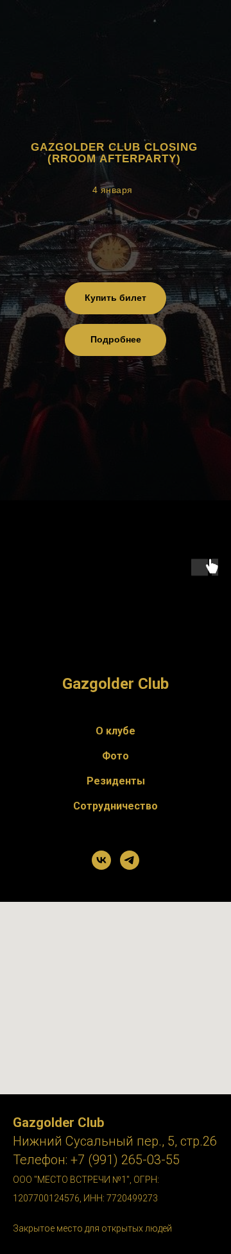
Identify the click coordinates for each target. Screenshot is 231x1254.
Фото (115, 756)
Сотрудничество (115, 806)
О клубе (115, 731)
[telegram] (129, 860)
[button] (115, 340)
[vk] (101, 860)
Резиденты (116, 781)
